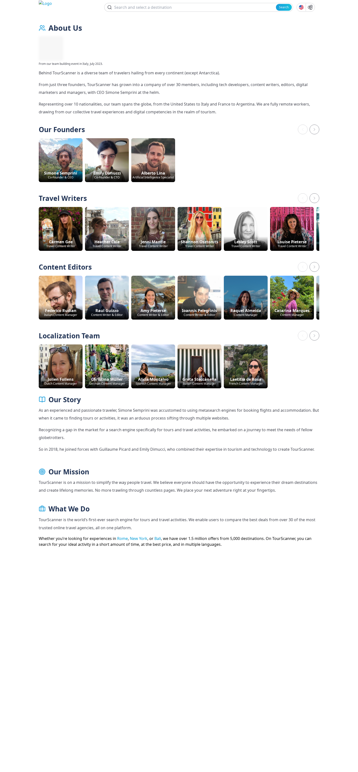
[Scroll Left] (303, 129)
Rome (122, 538)
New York (138, 538)
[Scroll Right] (314, 129)
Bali (157, 538)
